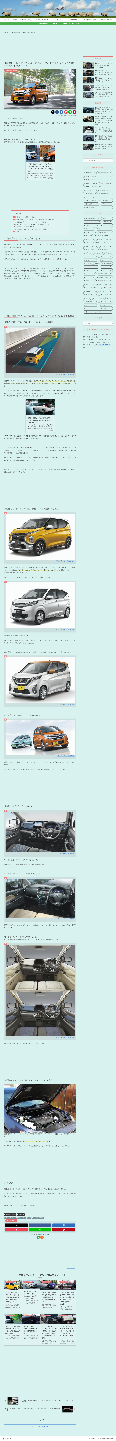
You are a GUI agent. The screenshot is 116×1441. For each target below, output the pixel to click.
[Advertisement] (40, 47)
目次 (17, 213)
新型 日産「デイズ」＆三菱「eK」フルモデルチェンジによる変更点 (34, 219)
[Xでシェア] (53, 112)
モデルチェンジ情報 (11, 1214)
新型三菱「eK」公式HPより (65, 374)
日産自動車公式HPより (67, 704)
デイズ (11, 1217)
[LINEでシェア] (70, 112)
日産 (35, 1217)
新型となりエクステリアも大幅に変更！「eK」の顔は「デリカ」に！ (33, 224)
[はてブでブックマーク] (61, 112)
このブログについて (103, 345)
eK (6, 1217)
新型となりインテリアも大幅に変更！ (25, 226)
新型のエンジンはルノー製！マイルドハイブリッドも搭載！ (31, 229)
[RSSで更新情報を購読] (42, 1237)
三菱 (30, 1217)
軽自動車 (41, 1217)
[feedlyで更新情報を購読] (38, 1237)
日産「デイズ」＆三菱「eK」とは (25, 217)
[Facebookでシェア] (57, 112)
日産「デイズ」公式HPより (66, 756)
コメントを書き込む (41, 1426)
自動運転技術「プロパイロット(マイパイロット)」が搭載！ (31, 222)
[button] (111, 161)
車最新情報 (21, 1214)
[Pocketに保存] (66, 112)
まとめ (17, 231)
